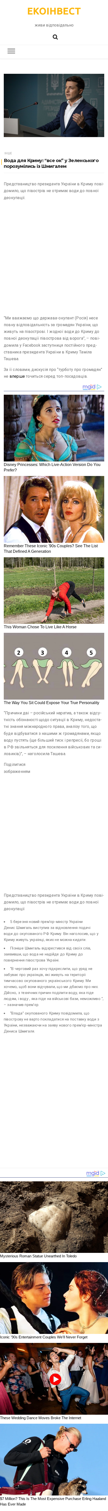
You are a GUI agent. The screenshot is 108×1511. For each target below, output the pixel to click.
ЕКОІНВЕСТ (54, 11)
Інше (8, 153)
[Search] (55, 36)
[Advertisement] (54, 259)
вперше (18, 376)
